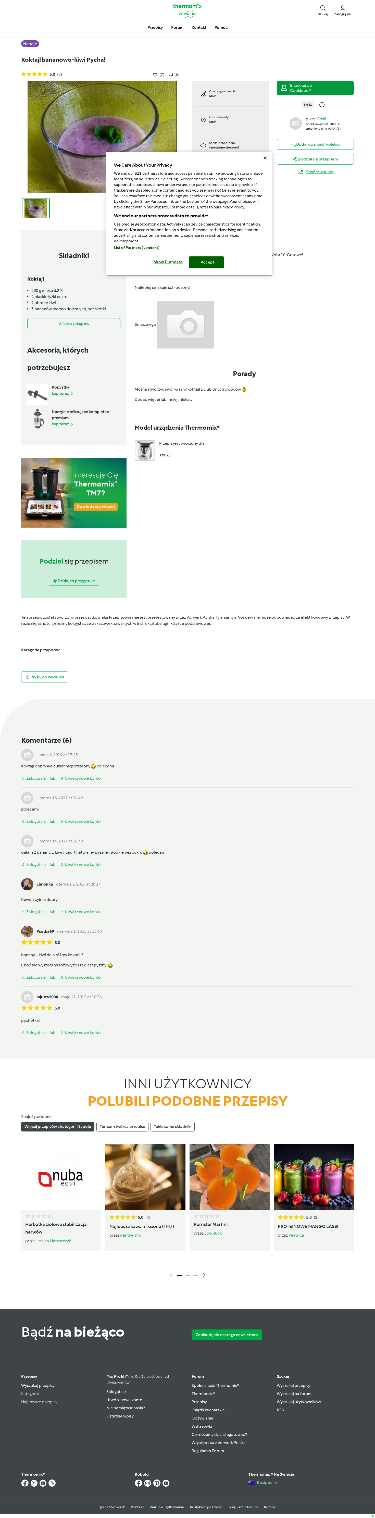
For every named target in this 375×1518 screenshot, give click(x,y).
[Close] (265, 158)
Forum (198, 1376)
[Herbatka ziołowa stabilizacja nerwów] (61, 1177)
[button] (323, 10)
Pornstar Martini (211, 1224)
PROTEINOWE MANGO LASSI (308, 1226)
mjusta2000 (47, 996)
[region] (189, 214)
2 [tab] (187, 1275)
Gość (321, 118)
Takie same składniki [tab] (172, 1126)
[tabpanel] (187, 1212)
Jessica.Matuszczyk (53, 1240)
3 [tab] (195, 1275)
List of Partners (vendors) (137, 247)
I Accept (206, 262)
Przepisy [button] (155, 27)
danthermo (130, 1235)
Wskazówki (202, 1426)
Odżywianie (202, 1418)
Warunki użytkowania (167, 1507)
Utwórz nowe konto (124, 1399)
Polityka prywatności (206, 1507)
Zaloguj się (116, 1391)
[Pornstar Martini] (230, 1177)
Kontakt (137, 1507)
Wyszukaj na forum (294, 1393)
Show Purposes (168, 262)
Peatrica (296, 1235)
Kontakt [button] (199, 27)
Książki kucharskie (208, 1410)
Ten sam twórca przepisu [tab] (122, 1126)
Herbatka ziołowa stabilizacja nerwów (56, 1228)
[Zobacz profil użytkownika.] (296, 123)
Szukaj (283, 1376)
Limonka (44, 884)
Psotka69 (45, 931)
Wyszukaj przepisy (38, 1385)
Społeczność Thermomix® (215, 1385)
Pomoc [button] (221, 27)
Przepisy (29, 1376)
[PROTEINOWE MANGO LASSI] (314, 1177)
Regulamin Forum (208, 1450)
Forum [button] (177, 27)
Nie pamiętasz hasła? (125, 1407)
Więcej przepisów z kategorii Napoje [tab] (57, 1126)
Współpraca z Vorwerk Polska (219, 1442)
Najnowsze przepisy (39, 1401)
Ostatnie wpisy (120, 1416)
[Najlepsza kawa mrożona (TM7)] (145, 1177)
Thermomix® (203, 1393)
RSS (280, 1410)
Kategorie (30, 1393)
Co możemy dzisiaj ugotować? (219, 1434)
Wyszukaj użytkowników (299, 1401)
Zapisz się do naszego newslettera (227, 1334)
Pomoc (270, 1507)
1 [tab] (179, 1275)
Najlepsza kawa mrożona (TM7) (141, 1226)
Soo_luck (213, 1233)
